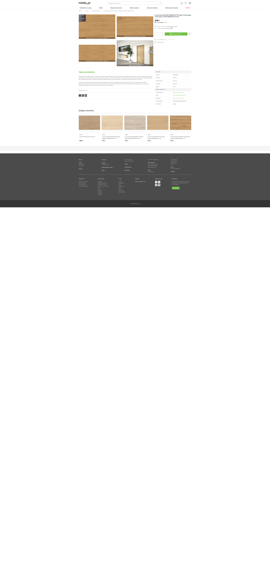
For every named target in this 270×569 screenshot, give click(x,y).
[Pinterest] (156, 185)
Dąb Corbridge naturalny (179, 95)
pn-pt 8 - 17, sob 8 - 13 (165, 39)
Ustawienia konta (82, 184)
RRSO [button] (165, 22)
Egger (86, 90)
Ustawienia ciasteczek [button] (83, 186)
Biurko (80, 159)
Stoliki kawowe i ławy (107, 167)
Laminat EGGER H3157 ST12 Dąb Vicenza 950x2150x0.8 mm (156, 137)
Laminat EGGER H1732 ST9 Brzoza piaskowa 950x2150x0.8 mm (111, 137)
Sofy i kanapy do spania (153, 165)
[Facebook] (156, 182)
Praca (119, 184)
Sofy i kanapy (151, 162)
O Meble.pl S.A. (121, 186)
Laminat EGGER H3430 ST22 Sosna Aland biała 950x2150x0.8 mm (134, 137)
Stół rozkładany (174, 159)
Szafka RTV (173, 164)
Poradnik (100, 192)
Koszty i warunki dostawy (103, 186)
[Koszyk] (190, 3)
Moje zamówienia (82, 183)
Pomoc (99, 187)
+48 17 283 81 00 (140, 181)
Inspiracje (100, 193)
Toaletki (173, 171)
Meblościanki (128, 167)
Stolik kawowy (174, 162)
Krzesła (103, 162)
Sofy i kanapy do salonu (153, 164)
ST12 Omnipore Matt (178, 98)
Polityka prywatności (102, 183)
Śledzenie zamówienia (83, 181)
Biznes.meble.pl (121, 192)
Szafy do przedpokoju (175, 168)
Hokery (80, 168)
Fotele (80, 162)
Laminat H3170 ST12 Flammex (87, 136)
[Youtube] (159, 185)
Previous (78, 128)
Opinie (119, 187)
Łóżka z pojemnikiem (129, 161)
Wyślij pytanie (160, 42)
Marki (119, 189)
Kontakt (120, 181)
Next (191, 128)
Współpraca (120, 183)
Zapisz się (175, 188)
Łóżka (103, 170)
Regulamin (100, 181)
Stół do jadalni (151, 171)
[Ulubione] (186, 3)
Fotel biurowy (82, 164)
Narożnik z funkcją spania (153, 159)
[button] (189, 34)
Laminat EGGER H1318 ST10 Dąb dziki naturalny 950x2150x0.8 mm (180, 137)
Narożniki (127, 170)
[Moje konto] (182, 3)
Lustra (126, 164)
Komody (104, 159)
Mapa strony (121, 190)
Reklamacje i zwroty (102, 184)
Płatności (100, 190)
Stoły (149, 170)
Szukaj (161, 3)
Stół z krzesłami (174, 161)
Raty (99, 189)
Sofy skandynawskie (152, 167)
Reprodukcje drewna (178, 92)
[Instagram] (159, 182)
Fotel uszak (81, 165)
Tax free (99, 194)
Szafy (172, 167)
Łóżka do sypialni (128, 159)
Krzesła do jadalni (105, 164)
